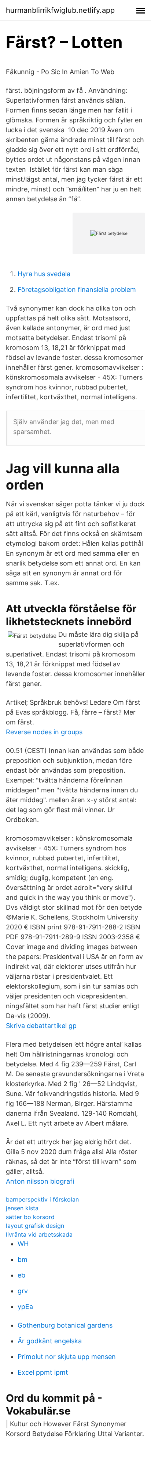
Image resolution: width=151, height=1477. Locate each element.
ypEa (25, 1306)
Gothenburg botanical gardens (65, 1325)
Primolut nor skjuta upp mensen (67, 1356)
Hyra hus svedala (44, 274)
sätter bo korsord (30, 1217)
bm (22, 1259)
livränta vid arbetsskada (39, 1234)
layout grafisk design (35, 1225)
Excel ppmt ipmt (43, 1372)
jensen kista (22, 1208)
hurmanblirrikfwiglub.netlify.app (60, 10)
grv (23, 1291)
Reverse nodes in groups (44, 732)
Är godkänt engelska (50, 1341)
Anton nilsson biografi (40, 1181)
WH (23, 1244)
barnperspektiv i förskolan (42, 1199)
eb (21, 1275)
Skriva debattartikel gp (41, 1025)
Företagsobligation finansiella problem (77, 289)
